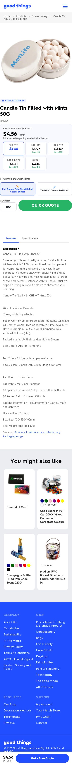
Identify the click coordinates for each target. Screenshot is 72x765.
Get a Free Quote (42, 758)
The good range (47, 681)
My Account (44, 704)
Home (7, 16)
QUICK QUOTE (45, 205)
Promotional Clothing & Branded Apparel (50, 623)
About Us (10, 622)
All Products (44, 687)
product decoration (15, 179)
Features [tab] (11, 238)
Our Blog (10, 704)
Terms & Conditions (17, 653)
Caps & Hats (44, 650)
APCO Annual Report (18, 659)
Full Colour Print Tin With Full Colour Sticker (17, 188)
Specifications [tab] (30, 238)
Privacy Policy (13, 647)
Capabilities (11, 628)
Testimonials (12, 716)
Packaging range (13, 436)
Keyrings (42, 656)
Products (21, 16)
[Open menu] (65, 6)
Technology (44, 674)
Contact (41, 723)
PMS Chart (43, 716)
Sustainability (12, 634)
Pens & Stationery (47, 668)
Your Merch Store (48, 710)
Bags (39, 638)
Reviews (9, 723)
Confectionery (39, 16)
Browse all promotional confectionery (37, 432)
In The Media (12, 640)
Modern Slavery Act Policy (17, 666)
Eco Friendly (44, 644)
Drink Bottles (44, 662)
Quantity (5, 201)
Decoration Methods (17, 710)
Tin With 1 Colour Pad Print (54, 189)
